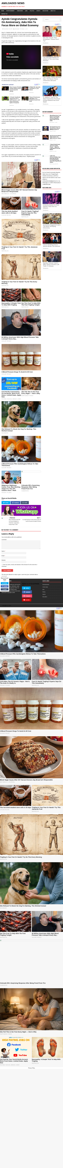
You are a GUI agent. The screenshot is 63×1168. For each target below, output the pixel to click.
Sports (38, 10)
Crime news (45, 587)
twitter (7, 502)
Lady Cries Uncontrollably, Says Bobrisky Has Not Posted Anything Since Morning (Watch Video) (55, 159)
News (23, 29)
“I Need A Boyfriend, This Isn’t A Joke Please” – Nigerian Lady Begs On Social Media (55, 147)
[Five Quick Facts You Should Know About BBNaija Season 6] (45, 130)
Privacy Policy (31, 1068)
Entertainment (10, 10)
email (26, 502)
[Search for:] (51, 19)
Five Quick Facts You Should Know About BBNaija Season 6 (55, 128)
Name (3, 551)
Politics (32, 10)
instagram (28, 596)
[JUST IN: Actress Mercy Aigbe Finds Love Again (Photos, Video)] (45, 138)
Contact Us (4, 14)
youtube (28, 599)
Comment (4, 539)
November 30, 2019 (8, 29)
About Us (53, 10)
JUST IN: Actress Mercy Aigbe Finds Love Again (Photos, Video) (55, 137)
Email (3, 555)
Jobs (26, 10)
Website (4, 560)
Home (2, 10)
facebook (16, 502)
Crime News (20, 10)
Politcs (43, 592)
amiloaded (16, 29)
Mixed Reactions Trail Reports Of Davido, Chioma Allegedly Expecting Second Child (55, 118)
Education (45, 10)
